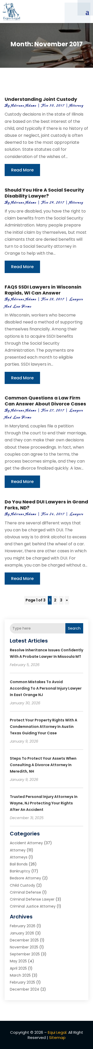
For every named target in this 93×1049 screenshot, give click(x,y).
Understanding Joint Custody (41, 99)
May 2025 (18, 961)
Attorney (76, 105)
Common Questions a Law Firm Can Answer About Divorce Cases (45, 401)
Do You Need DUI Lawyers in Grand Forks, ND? (46, 505)
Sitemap (57, 1037)
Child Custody (22, 885)
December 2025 (24, 940)
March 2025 (20, 975)
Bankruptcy (20, 871)
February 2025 (22, 982)
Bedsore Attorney (25, 878)
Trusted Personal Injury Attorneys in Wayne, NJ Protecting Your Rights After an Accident (44, 803)
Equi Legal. (57, 1032)
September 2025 (25, 954)
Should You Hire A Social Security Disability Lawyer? (44, 193)
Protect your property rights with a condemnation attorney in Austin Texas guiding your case (43, 727)
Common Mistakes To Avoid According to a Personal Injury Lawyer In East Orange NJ (46, 688)
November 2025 (24, 947)
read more (22, 170)
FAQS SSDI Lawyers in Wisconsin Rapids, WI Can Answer (43, 290)
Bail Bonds (19, 864)
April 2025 (18, 968)
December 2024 (24, 989)
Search (74, 628)
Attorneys (18, 857)
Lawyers (76, 514)
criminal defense (25, 892)
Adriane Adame (23, 105)
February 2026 (22, 926)
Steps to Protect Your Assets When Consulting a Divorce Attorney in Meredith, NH (43, 765)
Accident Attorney (26, 843)
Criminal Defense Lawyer (32, 899)
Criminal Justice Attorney (33, 906)
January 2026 (22, 933)
